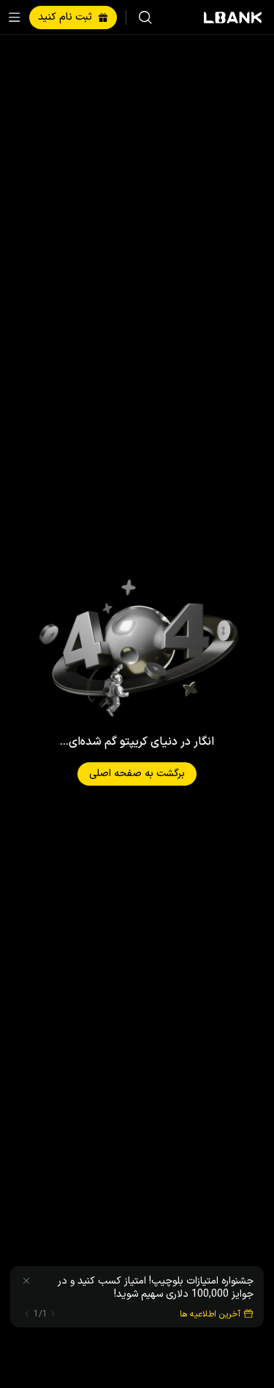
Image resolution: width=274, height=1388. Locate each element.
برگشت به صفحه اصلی (137, 773)
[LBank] (233, 17)
